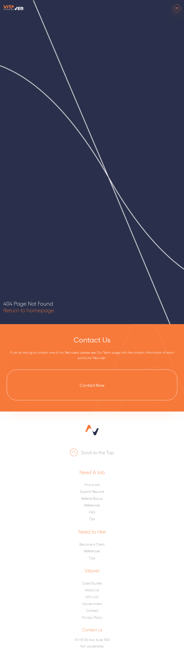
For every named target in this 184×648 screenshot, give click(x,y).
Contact (92, 610)
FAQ (92, 512)
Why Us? (92, 597)
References (92, 505)
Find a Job (92, 484)
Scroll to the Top (97, 452)
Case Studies (92, 583)
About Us (92, 590)
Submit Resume (92, 491)
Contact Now (92, 385)
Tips (92, 519)
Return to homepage (28, 310)
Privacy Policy (92, 617)
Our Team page (108, 352)
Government (92, 604)
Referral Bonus (92, 498)
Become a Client (92, 544)
